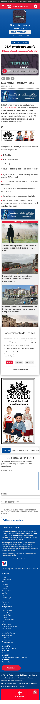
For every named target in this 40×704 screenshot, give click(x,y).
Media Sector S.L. (23, 369)
